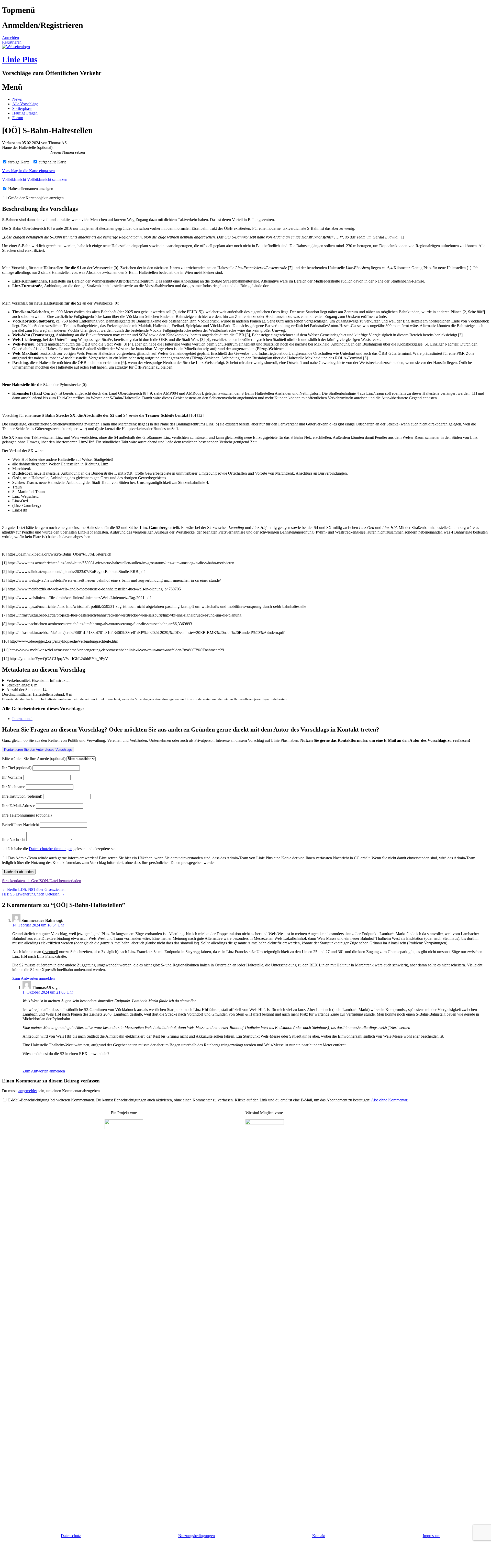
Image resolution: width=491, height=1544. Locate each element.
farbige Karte (18, 162)
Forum (17, 118)
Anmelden (10, 37)
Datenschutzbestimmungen (50, 849)
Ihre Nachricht (14, 839)
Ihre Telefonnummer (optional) (27, 815)
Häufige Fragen (25, 113)
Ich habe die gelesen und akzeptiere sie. (61, 849)
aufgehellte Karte (52, 162)
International (22, 718)
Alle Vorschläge (25, 104)
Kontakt (318, 1535)
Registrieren (11, 42)
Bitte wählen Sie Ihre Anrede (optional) (34, 758)
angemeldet (27, 1091)
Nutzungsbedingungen (196, 1535)
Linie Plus (19, 59)
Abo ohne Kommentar (389, 1100)
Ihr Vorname (12, 777)
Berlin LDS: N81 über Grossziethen (33, 889)
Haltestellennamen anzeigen (30, 188)
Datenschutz (71, 1535)
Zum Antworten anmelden (33, 978)
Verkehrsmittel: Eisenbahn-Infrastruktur (38, 680)
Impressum (431, 1535)
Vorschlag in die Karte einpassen (28, 171)
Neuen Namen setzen (67, 152)
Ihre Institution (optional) (22, 796)
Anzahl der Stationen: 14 (26, 689)
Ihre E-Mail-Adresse (19, 806)
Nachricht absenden (19, 872)
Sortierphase (22, 108)
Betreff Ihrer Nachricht (21, 824)
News (17, 99)
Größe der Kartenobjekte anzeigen (35, 198)
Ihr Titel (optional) (17, 768)
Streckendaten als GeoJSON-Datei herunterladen (41, 881)
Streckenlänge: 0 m (21, 685)
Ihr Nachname (14, 787)
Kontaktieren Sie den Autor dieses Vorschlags (38, 750)
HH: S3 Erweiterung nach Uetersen (33, 894)
